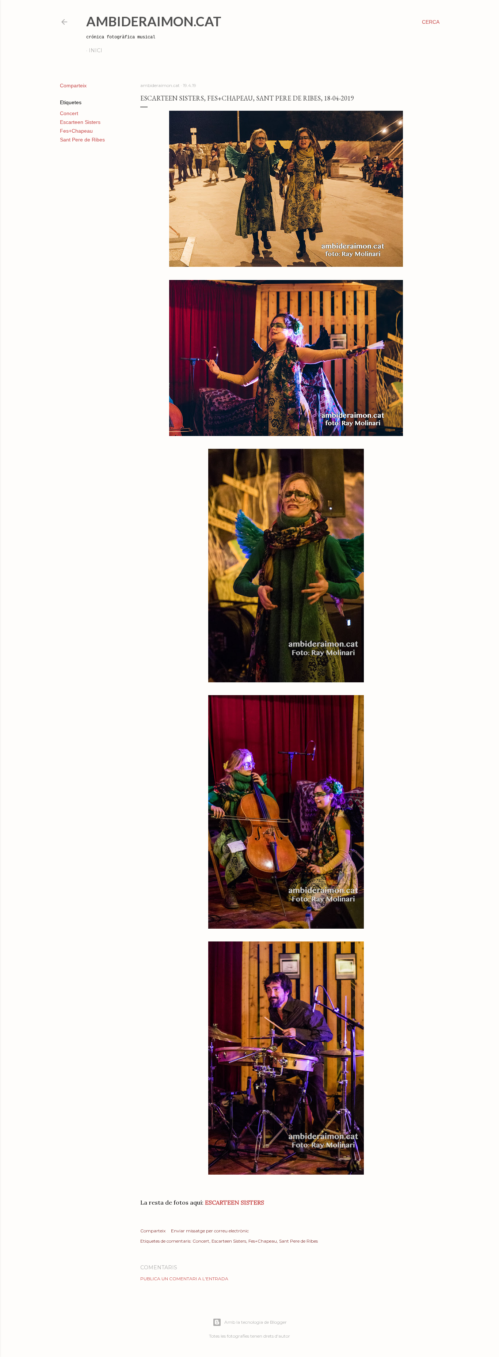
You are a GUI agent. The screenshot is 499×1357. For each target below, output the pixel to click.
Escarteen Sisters (80, 122)
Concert (69, 113)
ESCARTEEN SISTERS (234, 1202)
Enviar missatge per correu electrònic (210, 1230)
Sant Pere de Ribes (82, 140)
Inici (95, 50)
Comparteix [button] (73, 85)
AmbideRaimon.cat (153, 21)
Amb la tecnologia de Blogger (255, 1322)
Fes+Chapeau (76, 131)
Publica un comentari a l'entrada (184, 1278)
